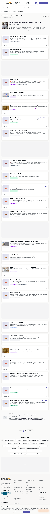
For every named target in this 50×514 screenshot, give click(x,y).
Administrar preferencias (7, 511)
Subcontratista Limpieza (34, 440)
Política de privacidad (18, 493)
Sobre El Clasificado (18, 480)
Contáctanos (41, 497)
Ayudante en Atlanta (43, 445)
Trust (15, 489)
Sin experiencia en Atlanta (11, 443)
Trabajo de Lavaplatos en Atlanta (17, 453)
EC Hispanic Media (30, 480)
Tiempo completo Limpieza (21, 440)
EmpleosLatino (29, 485)
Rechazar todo (18, 511)
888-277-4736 (6, 490)
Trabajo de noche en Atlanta (38, 443)
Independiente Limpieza (9, 440)
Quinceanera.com (29, 482)
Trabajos (15, 485)
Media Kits (16, 482)
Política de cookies (18, 496)
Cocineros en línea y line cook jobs (18, 448)
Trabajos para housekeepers (33, 448)
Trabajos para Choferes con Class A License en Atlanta (26, 445)
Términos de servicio (18, 487)
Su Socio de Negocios (30, 487)
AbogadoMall (29, 491)
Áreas (40, 489)
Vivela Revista (29, 496)
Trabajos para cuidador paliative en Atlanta (17, 451)
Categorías (41, 487)
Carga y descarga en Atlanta (24, 443)
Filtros (46, 16)
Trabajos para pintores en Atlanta (32, 453)
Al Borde (28, 493)
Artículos (40, 485)
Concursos (41, 482)
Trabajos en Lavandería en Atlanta (35, 451)
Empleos (14, 11)
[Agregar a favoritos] (47, 45)
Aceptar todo (26, 511)
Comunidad (41, 480)
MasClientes (28, 489)
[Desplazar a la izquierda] (2, 440)
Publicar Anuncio (43, 3)
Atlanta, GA (7, 11)
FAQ (39, 495)
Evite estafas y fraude (18, 491)
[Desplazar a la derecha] (48, 440)
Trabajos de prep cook (8, 445)
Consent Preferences (43, 499)
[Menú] (2, 3)
